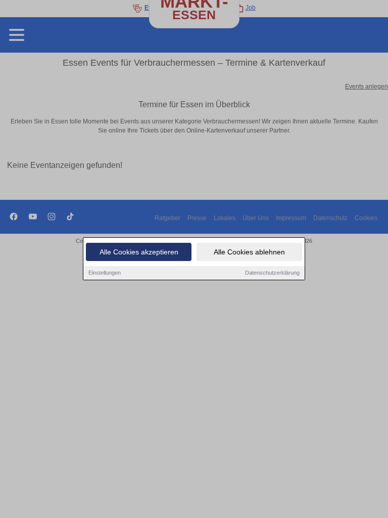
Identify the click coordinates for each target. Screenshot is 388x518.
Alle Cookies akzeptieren (139, 252)
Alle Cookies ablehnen (249, 252)
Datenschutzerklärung (272, 273)
